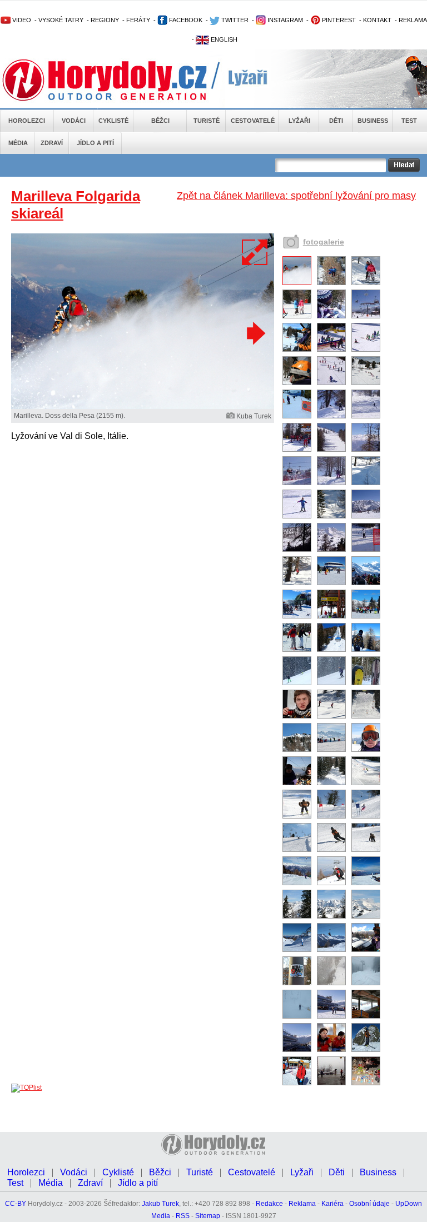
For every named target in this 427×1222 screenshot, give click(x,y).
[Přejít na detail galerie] (142, 407)
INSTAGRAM (284, 20)
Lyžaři (299, 120)
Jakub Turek (160, 1204)
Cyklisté (113, 120)
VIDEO (21, 20)
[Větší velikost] (255, 252)
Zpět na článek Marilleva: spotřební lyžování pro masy (296, 195)
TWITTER (234, 20)
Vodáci (74, 120)
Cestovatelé (253, 120)
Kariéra (332, 1204)
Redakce (269, 1204)
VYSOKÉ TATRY (60, 20)
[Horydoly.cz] (118, 80)
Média (18, 142)
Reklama (302, 1204)
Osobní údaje (369, 1204)
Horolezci (26, 120)
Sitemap (207, 1216)
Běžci (160, 120)
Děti (336, 120)
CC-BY (15, 1204)
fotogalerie (323, 241)
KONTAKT (377, 20)
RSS (183, 1216)
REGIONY (105, 20)
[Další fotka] (255, 333)
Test (409, 120)
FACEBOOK (184, 20)
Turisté (206, 120)
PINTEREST (338, 20)
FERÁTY (138, 20)
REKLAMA (413, 20)
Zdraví (52, 142)
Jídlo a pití (95, 142)
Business (373, 120)
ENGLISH (223, 39)
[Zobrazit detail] (296, 283)
